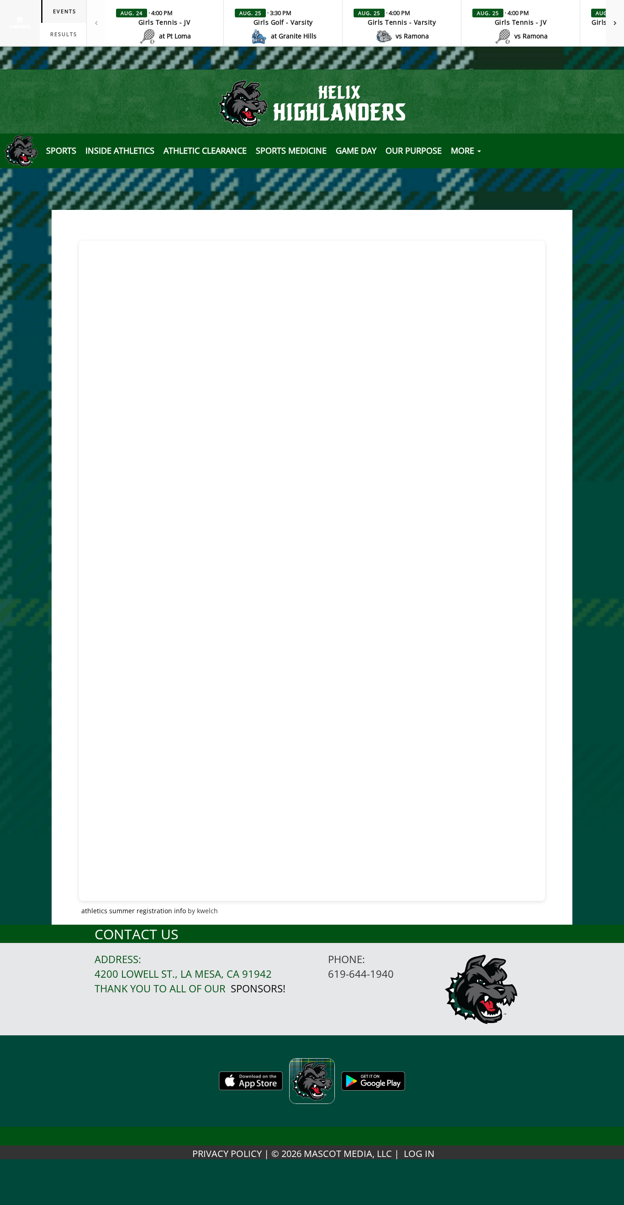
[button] (164, 25)
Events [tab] (64, 11)
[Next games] (615, 23)
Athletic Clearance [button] (205, 150)
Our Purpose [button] (414, 150)
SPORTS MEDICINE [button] (291, 150)
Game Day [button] (356, 150)
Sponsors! (258, 988)
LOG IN (419, 1153)
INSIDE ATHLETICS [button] (119, 150)
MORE (463, 150)
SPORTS (61, 150)
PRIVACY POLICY (227, 1153)
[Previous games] (96, 23)
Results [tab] (63, 34)
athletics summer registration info (133, 910)
